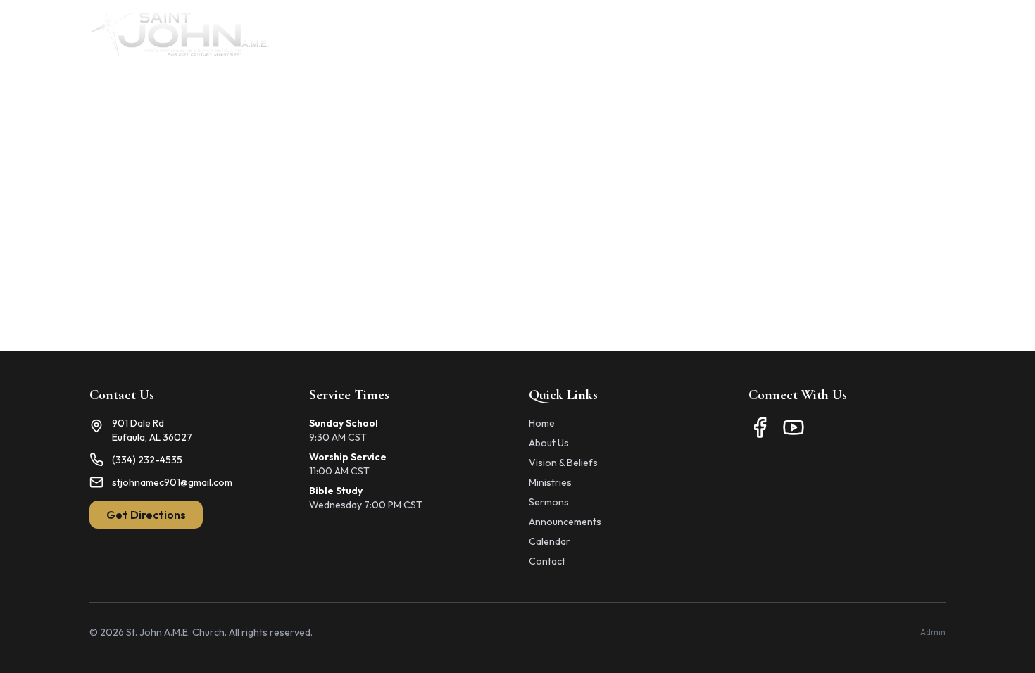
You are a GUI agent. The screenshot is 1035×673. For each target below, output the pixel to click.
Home (459, 34)
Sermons (549, 502)
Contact (924, 34)
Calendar (772, 34)
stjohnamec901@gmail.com (172, 482)
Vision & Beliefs (563, 462)
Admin (933, 632)
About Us (521, 34)
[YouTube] (793, 427)
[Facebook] (759, 427)
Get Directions (146, 515)
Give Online (849, 34)
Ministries (592, 34)
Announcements (682, 34)
